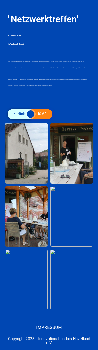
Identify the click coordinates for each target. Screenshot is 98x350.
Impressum (49, 327)
